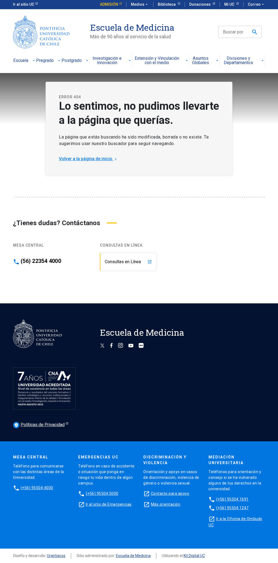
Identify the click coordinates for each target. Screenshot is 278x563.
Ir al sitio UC (23, 4)
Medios (140, 4)
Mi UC (229, 4)
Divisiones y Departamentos (238, 60)
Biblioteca (167, 4)
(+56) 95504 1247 (232, 508)
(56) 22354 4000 (41, 261)
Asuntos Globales (200, 60)
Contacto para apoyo (170, 493)
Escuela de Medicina (133, 555)
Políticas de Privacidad (39, 424)
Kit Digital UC (194, 555)
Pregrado (45, 60)
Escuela (20, 60)
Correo (256, 4)
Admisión (109, 4)
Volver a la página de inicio (88, 158)
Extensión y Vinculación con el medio (157, 60)
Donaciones (200, 4)
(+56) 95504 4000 (37, 488)
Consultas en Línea (128, 261)
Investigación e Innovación (107, 60)
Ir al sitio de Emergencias (109, 504)
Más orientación (166, 504)
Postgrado (72, 60)
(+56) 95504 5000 (102, 493)
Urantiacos (56, 555)
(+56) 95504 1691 (232, 499)
